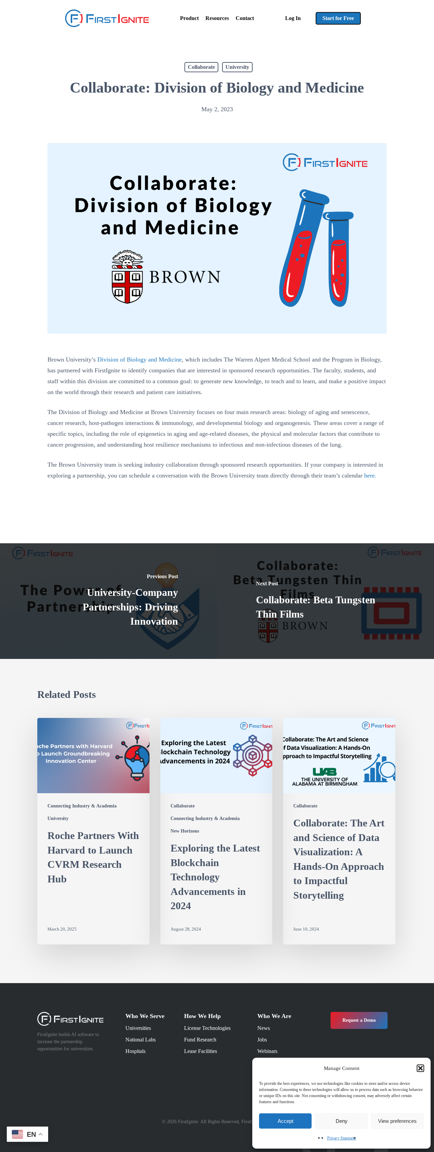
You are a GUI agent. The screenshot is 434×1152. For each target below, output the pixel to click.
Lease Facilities (200, 1051)
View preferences (397, 1121)
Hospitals (135, 1051)
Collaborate (201, 67)
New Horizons (185, 831)
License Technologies (207, 1028)
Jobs (262, 1039)
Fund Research (200, 1039)
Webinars (267, 1051)
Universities (138, 1028)
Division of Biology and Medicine (139, 359)
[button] (420, 1068)
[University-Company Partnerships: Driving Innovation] (108, 601)
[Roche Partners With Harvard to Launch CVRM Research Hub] (93, 831)
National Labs (140, 1039)
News (263, 1028)
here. (370, 475)
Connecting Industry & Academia (82, 805)
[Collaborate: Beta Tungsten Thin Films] (325, 601)
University (237, 67)
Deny (342, 1121)
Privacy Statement (341, 1138)
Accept (285, 1121)
